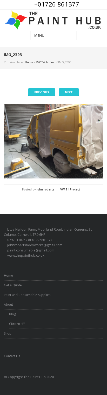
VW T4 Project (46, 62)
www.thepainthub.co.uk (25, 255)
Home (29, 62)
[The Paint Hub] (53, 20)
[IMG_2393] (53, 141)
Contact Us (12, 356)
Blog (12, 314)
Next (69, 92)
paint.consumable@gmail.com (30, 250)
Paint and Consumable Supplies (27, 295)
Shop (7, 333)
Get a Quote (13, 285)
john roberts (45, 189)
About (8, 304)
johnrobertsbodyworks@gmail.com (34, 245)
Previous (41, 92)
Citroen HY (17, 324)
